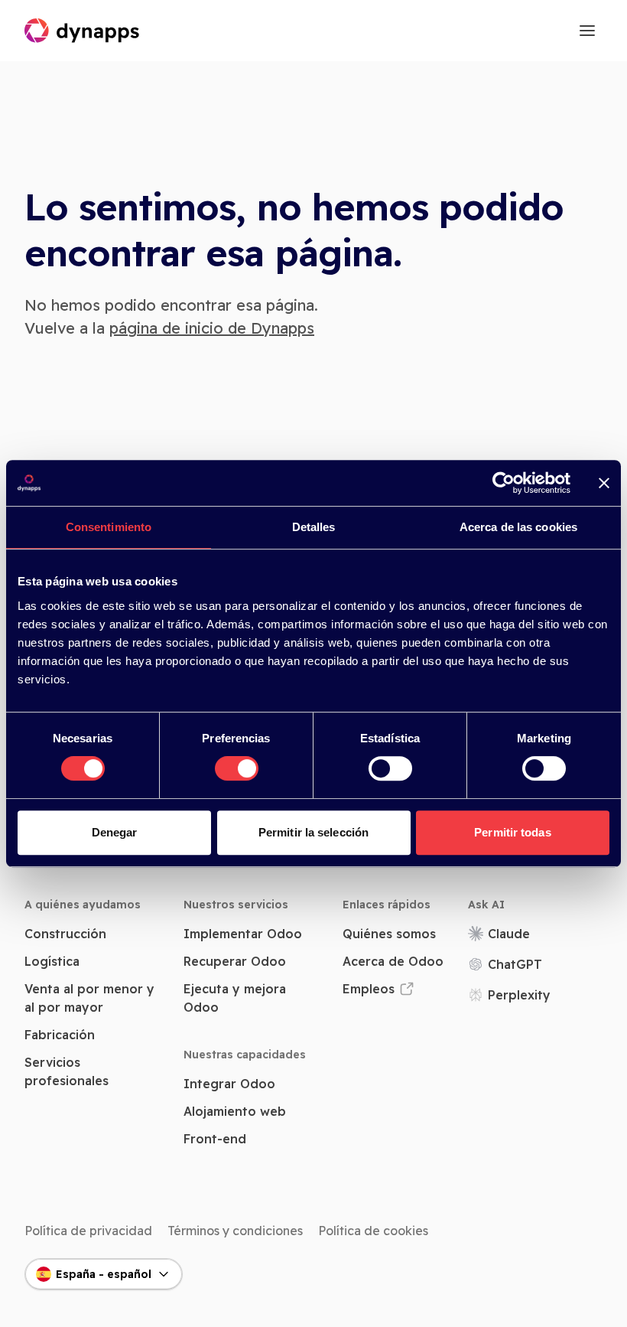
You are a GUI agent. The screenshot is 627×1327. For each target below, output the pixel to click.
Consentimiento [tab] (108, 526)
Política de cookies (373, 1230)
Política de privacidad (88, 1230)
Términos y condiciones (235, 1230)
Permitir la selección (313, 832)
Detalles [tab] (314, 526)
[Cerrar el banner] (604, 483)
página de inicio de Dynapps (211, 327)
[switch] (236, 768)
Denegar (115, 832)
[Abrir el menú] (587, 30)
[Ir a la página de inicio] (82, 30)
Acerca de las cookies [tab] (518, 526)
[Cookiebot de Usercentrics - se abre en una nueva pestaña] (503, 482)
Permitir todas (512, 832)
